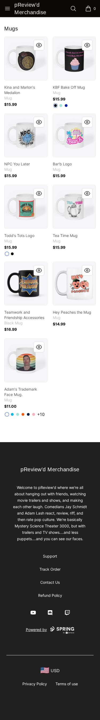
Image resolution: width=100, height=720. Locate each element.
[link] (26, 58)
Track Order (50, 569)
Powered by (36, 629)
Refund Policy (50, 595)
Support (50, 556)
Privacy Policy (34, 684)
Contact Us (50, 582)
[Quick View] (39, 45)
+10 (41, 414)
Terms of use (66, 684)
